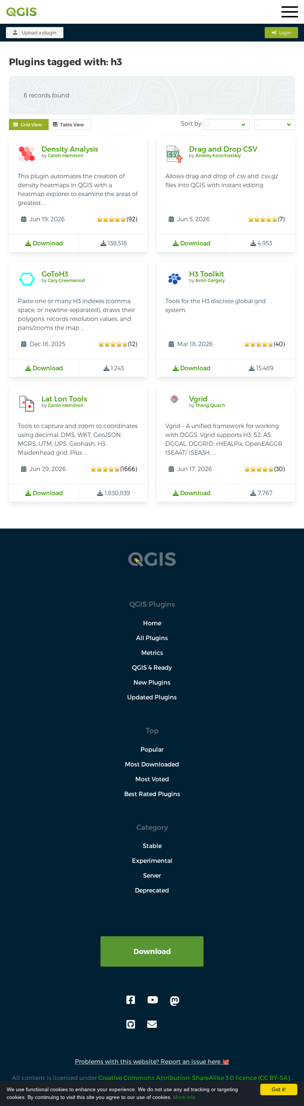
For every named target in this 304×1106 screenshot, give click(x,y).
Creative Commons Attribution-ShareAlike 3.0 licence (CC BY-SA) (194, 1077)
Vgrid (198, 398)
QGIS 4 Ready (152, 667)
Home (152, 622)
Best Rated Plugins (152, 793)
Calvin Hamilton (65, 155)
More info (184, 1097)
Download (152, 951)
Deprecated (152, 890)
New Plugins (152, 682)
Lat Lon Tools (64, 398)
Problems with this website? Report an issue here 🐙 (152, 1061)
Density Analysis (70, 149)
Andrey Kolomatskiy (218, 155)
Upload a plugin (39, 32)
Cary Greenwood (66, 280)
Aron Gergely (210, 280)
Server (152, 875)
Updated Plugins (152, 697)
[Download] (152, 940)
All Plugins (152, 637)
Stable (152, 845)
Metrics (152, 652)
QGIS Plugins (152, 604)
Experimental (152, 860)
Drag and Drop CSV (223, 149)
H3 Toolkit (206, 273)
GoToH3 (55, 273)
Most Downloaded (152, 764)
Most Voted (152, 778)
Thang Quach (210, 405)
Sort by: (191, 123)
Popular (152, 749)
